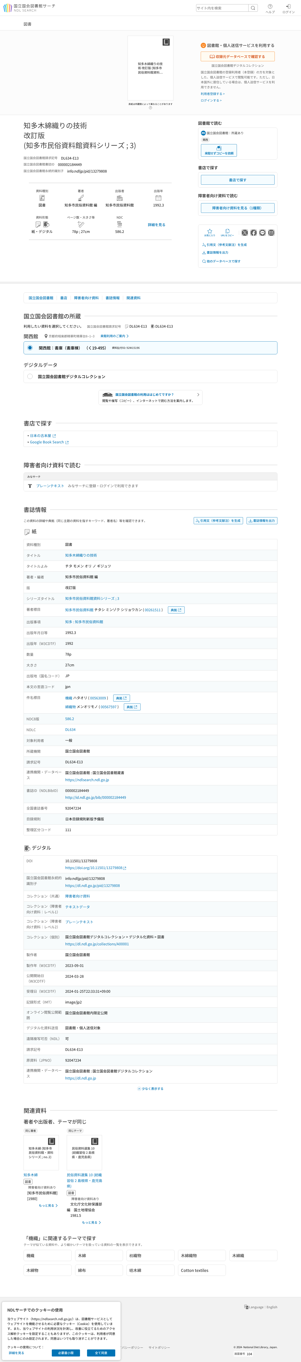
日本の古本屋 (41, 435)
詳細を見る (156, 224)
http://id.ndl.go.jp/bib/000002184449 (95, 797)
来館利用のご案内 (112, 336)
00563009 (98, 698)
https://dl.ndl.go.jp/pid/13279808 (92, 885)
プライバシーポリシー (127, 1347)
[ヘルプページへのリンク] (150, 106)
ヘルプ (270, 12)
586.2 (69, 718)
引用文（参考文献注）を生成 (227, 244)
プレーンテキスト (50, 485)
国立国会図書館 (41, 297)
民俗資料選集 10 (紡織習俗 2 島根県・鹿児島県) (84, 1180)
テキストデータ (77, 906)
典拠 (174, 610)
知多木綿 (31, 1174)
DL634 (70, 729)
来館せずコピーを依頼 (219, 153)
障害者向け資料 (86, 297)
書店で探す (238, 179)
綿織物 (70, 706)
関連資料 (133, 297)
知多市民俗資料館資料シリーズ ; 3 (92, 598)
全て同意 (101, 1353)
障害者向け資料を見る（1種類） (238, 207)
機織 (68, 698)
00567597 (109, 706)
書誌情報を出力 (217, 252)
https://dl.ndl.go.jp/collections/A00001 (97, 943)
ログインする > (211, 100)
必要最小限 (66, 1353)
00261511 (153, 609)
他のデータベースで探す (224, 261)
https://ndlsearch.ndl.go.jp (87, 779)
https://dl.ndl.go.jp (80, 1078)
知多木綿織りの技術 (81, 555)
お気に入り (209, 235)
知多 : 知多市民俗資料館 (84, 621)
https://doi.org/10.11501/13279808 (93, 867)
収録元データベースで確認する (240, 56)
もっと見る (46, 1205)
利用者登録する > (213, 93)
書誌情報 (113, 297)
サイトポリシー (159, 1347)
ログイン (288, 12)
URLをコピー (227, 235)
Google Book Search (47, 441)
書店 (63, 297)
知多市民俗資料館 (79, 609)
